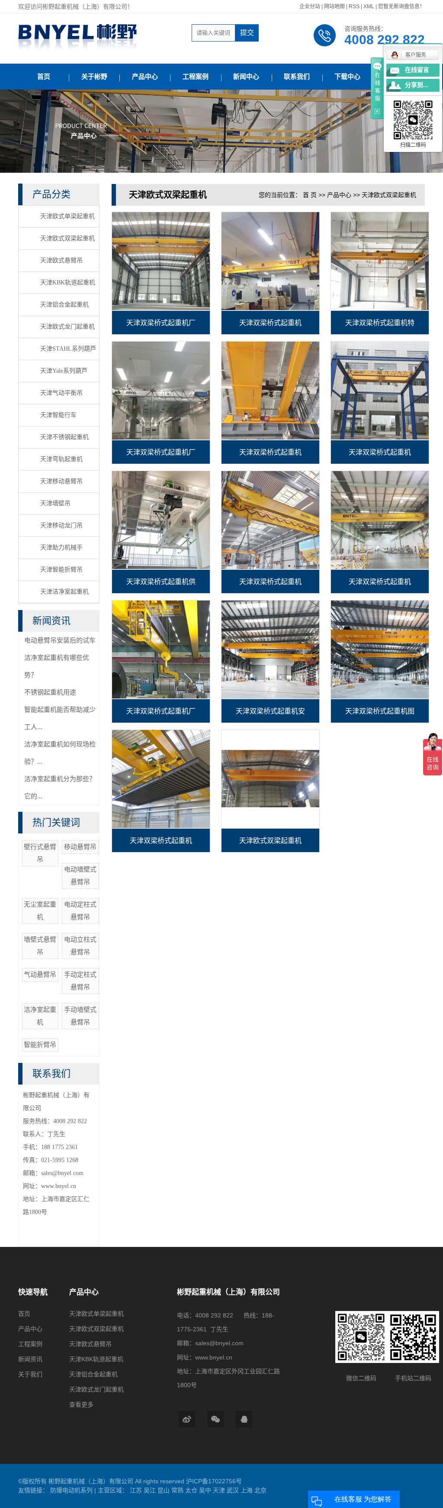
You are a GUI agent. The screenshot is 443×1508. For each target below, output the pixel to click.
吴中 (206, 1490)
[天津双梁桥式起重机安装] (270, 649)
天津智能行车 (58, 415)
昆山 (164, 1490)
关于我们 (30, 1374)
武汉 (234, 1490)
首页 (43, 76)
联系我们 (297, 76)
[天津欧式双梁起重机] (270, 779)
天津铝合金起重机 (64, 304)
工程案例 (196, 76)
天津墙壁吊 (55, 503)
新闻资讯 (30, 1359)
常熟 (178, 1490)
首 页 (310, 194)
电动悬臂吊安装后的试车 (60, 640)
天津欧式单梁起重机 (67, 216)
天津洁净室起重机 (64, 591)
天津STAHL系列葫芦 (68, 349)
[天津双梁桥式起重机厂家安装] (161, 390)
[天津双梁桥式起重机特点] (380, 261)
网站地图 (335, 6)
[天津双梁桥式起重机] (270, 261)
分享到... (416, 85)
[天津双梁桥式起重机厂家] (161, 261)
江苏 (137, 1490)
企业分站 (309, 6)
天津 (220, 1490)
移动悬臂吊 (80, 846)
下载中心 (347, 76)
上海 (247, 1490)
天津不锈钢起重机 (64, 437)
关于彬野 (94, 76)
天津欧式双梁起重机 (67, 238)
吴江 (150, 1490)
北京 (260, 1490)
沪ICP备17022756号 (214, 1481)
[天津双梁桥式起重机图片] (380, 649)
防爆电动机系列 (72, 1490)
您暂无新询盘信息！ (401, 6)
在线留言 (417, 70)
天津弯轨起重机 (61, 459)
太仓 (192, 1490)
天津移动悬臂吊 (61, 481)
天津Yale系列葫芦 (63, 371)
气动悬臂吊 (40, 974)
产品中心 (145, 76)
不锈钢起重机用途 (50, 692)
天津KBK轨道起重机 (67, 282)
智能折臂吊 (40, 1044)
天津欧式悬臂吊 (61, 260)
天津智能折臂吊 (61, 569)
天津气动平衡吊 (61, 393)
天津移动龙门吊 (61, 525)
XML (368, 6)
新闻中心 (246, 76)
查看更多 (81, 1404)
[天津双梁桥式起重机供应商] (161, 520)
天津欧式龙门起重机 (67, 326)
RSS (354, 6)
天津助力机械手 (61, 547)
